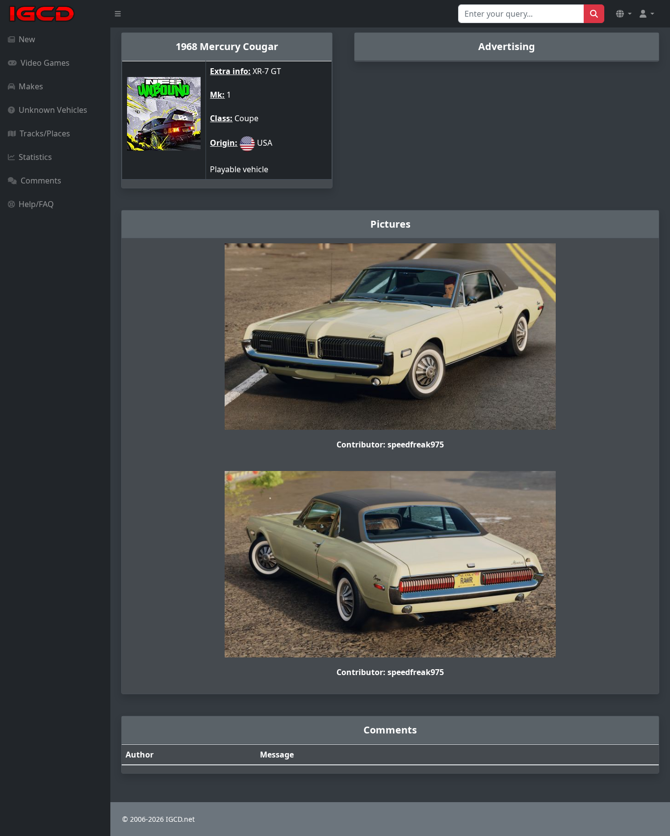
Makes (31, 86)
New (27, 39)
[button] (624, 14)
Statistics (35, 157)
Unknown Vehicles (53, 109)
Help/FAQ (36, 204)
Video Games (45, 62)
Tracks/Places (45, 133)
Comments (41, 180)
